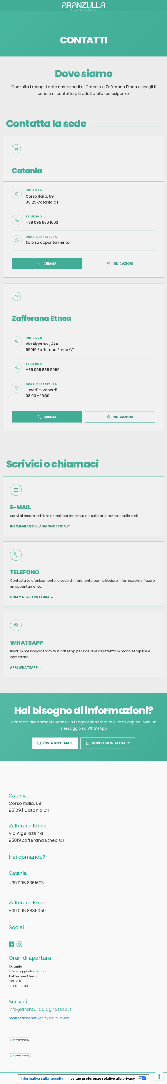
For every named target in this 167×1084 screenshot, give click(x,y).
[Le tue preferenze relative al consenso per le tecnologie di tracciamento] (159, 1076)
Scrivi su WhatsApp (111, 743)
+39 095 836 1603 (42, 222)
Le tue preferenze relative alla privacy (102, 1078)
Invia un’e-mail (58, 743)
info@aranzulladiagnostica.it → (42, 526)
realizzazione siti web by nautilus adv (39, 1018)
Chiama (50, 263)
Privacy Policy (21, 1039)
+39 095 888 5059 (43, 369)
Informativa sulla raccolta (42, 1078)
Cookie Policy (21, 1055)
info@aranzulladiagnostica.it (40, 1009)
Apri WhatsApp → (26, 667)
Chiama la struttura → (31, 597)
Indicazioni (123, 263)
